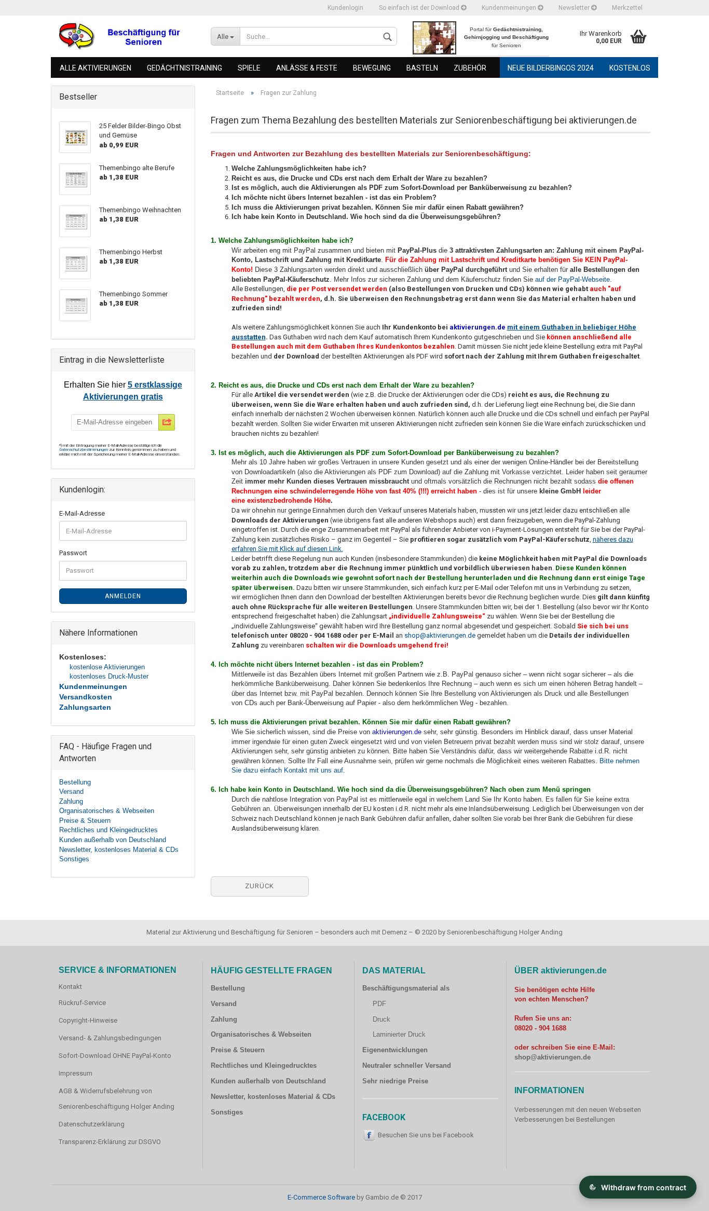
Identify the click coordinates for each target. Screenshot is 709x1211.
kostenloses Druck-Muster (109, 676)
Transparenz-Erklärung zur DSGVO (110, 1142)
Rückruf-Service (82, 1003)
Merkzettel (627, 7)
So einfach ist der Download (420, 7)
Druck (381, 1019)
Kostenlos (629, 68)
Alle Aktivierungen (95, 68)
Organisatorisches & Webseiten (106, 811)
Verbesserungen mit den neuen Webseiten (577, 1109)
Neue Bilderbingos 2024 (551, 68)
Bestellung (75, 782)
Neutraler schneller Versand (406, 1065)
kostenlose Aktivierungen (107, 667)
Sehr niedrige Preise (395, 1081)
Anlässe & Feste (306, 68)
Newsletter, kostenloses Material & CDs (119, 850)
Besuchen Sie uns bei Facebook (426, 1135)
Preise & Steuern (85, 820)
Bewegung (372, 68)
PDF (379, 1004)
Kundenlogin (345, 7)
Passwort (73, 553)
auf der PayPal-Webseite (572, 279)
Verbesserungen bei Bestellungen (564, 1119)
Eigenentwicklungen (395, 1050)
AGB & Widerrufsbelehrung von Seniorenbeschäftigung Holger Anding (116, 1098)
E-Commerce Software (321, 1197)
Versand (71, 791)
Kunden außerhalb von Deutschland (112, 840)
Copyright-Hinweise (88, 1020)
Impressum (75, 1073)
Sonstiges (74, 859)
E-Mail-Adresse (82, 513)
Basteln (422, 68)
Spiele (249, 68)
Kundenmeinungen (510, 7)
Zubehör (470, 68)
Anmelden (123, 596)
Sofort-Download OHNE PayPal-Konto (115, 1055)
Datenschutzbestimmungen (84, 449)
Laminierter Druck (399, 1034)
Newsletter (574, 7)
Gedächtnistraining (184, 68)
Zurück (259, 886)
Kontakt (70, 986)
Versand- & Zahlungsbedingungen (110, 1038)
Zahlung (71, 801)
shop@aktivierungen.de (439, 635)
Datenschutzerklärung (92, 1124)
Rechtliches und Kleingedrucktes (108, 830)
